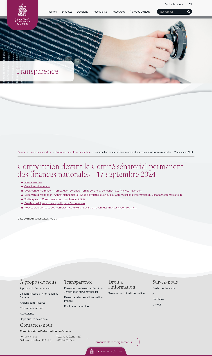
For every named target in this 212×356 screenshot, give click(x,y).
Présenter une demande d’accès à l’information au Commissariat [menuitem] (83, 290)
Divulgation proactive (40, 152)
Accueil (21, 152)
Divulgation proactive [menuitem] (76, 306)
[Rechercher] (188, 12)
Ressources (118, 11)
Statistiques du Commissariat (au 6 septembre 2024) (54, 199)
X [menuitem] (153, 293)
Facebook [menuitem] (158, 299)
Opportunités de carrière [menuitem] (34, 319)
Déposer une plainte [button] (109, 351)
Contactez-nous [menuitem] (174, 4)
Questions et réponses (37, 186)
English (190, 4)
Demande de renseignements (113, 342)
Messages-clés (33, 182)
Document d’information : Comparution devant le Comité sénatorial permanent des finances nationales (83, 190)
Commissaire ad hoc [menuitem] (31, 308)
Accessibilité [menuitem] (27, 313)
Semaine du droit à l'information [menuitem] (126, 293)
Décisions (82, 11)
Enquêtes (66, 11)
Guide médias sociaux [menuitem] (165, 288)
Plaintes (52, 11)
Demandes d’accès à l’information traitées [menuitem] (83, 299)
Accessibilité (100, 11)
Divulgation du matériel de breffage (72, 152)
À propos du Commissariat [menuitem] (35, 288)
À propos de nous (140, 11)
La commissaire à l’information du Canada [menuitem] (39, 295)
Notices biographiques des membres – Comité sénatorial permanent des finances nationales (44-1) (80, 207)
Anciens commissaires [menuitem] (32, 302)
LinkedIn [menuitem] (157, 304)
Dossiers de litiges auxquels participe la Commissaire (54, 203)
